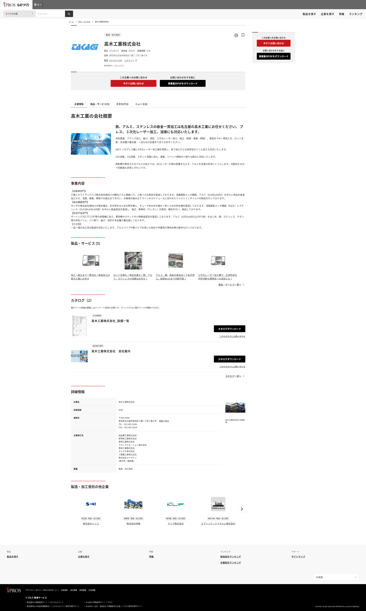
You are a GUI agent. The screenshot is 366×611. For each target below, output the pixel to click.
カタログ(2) (122, 104)
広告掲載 (91, 590)
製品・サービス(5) (99, 104)
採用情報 (82, 590)
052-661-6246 (115, 60)
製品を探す (309, 14)
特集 (341, 14)
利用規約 (64, 590)
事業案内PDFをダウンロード (183, 83)
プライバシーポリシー (33, 590)
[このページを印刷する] (236, 35)
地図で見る (164, 420)
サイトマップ (298, 556)
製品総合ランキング (230, 556)
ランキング (356, 14)
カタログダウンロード (229, 328)
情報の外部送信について (51, 590)
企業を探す (327, 14)
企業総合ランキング (230, 562)
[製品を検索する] (69, 14)
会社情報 (73, 590)
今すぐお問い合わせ (133, 83)
